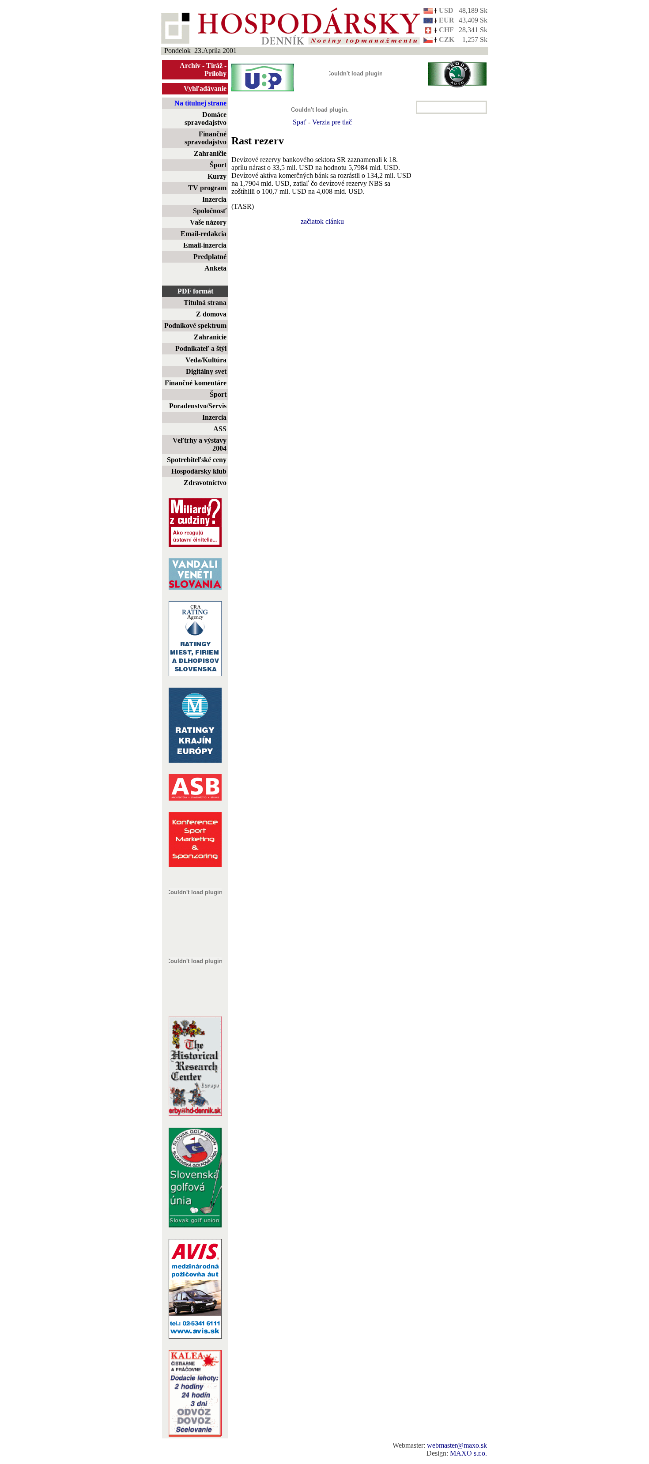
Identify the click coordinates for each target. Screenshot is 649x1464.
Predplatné (209, 256)
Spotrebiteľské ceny (196, 459)
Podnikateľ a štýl (200, 348)
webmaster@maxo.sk (457, 1445)
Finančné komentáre (195, 383)
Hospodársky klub (198, 471)
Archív (190, 65)
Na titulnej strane (200, 103)
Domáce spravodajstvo (205, 118)
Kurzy (217, 176)
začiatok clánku (322, 221)
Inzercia (214, 199)
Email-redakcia (203, 233)
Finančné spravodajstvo (205, 138)
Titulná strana (205, 302)
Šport (218, 165)
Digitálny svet (206, 371)
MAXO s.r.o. (468, 1453)
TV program (207, 188)
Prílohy (215, 73)
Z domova (211, 314)
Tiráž (214, 65)
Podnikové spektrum (195, 325)
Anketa (215, 268)
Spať (299, 122)
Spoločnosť (209, 211)
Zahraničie (210, 153)
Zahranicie (210, 337)
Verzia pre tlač (332, 122)
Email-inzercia (204, 245)
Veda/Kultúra (205, 360)
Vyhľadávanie (205, 88)
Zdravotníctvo (205, 482)
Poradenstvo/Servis (197, 406)
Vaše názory (208, 222)
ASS (219, 429)
